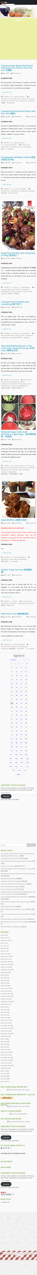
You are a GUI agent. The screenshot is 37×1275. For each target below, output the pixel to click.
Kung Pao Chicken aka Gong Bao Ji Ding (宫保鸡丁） (18, 254)
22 (16, 680)
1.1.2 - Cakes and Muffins (18, 557)
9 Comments (32, 163)
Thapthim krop (5, 386)
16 (26, 672)
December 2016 (5, 962)
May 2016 (4, 980)
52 (26, 707)
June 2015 (4, 1010)
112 (27, 766)
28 (26, 683)
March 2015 (4, 1018)
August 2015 (4, 1004)
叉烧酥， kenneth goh (8, 103)
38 (16, 695)
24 (26, 680)
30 (16, 687)
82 (16, 739)
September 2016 (6, 970)
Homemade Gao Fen (16, 147)
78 (16, 735)
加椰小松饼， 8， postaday (9, 561)
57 (12, 715)
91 (21, 747)
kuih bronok (13, 470)
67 (21, 723)
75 (21, 731)
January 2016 (5, 991)
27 (21, 683)
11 (21, 668)
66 (16, 723)
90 (16, 747)
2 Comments (32, 617)
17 (12, 676)
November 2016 (5, 964)
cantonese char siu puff (8, 99)
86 (16, 743)
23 (21, 680)
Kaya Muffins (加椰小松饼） (14, 520)
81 (12, 739)
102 (16, 759)
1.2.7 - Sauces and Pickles (9, 145)
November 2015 (5, 996)
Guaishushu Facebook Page (13, 1153)
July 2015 (3, 1007)
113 (13, 770)
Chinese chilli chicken (7, 335)
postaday (31, 101)
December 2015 (5, 994)
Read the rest (7, 92)
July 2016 (3, 975)
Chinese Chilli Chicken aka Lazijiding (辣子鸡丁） (15, 302)
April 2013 (4, 1079)
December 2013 (5, 1057)
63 (21, 719)
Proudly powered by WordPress (12, 1253)
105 (10, 762)
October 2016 (5, 967)
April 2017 (4, 951)
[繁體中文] (3, 1192)
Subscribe (6, 796)
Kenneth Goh (16, 73)
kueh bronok (5, 470)
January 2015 (5, 1023)
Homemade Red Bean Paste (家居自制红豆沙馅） (18, 158)
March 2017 (4, 954)
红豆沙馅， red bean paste (9, 193)
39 (21, 695)
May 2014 (4, 1044)
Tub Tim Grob (15, 386)
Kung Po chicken (27, 291)
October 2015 (5, 999)
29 (12, 687)
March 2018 (4, 938)
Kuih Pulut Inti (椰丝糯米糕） (15, 613)
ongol (20, 470)
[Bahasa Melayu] (5, 1192)
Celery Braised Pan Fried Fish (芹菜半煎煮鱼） (15, 858)
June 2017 (4, 946)
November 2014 (5, 1028)
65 (12, 723)
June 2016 (4, 978)
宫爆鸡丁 (17, 293)
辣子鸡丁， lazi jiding (23, 337)
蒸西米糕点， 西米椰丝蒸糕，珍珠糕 (12, 474)
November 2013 (5, 1060)
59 (21, 715)
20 (26, 676)
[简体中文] (2, 1192)
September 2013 (6, 1065)
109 (10, 766)
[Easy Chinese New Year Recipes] (18, 1090)
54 (16, 711)
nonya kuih (4, 648)
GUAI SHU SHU (14, 101)
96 (26, 751)
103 (21, 759)
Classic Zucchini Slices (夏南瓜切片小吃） (13, 866)
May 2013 (4, 1076)
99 (21, 755)
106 (16, 762)
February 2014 (5, 1052)
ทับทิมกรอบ (23, 386)
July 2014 (3, 1039)
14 (16, 672)
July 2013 (3, 1071)
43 (21, 699)
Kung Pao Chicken (15, 291)
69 (12, 727)
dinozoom (18, 1255)
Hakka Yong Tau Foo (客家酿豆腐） (16, 570)
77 (12, 735)
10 (16, 668)
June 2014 (4, 1041)
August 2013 (4, 1068)
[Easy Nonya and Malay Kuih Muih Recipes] (18, 1106)
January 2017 (5, 959)
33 (12, 691)
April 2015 (4, 1015)
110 (16, 766)
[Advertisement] (18, 41)
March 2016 (4, 986)
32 (26, 687)
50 (16, 707)
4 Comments (32, 116)
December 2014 (5, 1025)
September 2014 (6, 1033)
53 (12, 711)
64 (26, 719)
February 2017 (5, 956)
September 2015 (6, 1002)
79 (21, 735)
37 (12, 695)
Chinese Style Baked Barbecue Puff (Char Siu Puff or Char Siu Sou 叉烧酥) (17, 67)
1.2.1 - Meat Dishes (24, 287)
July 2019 (3, 935)
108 (27, 762)
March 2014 (4, 1049)
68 (26, 723)
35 (21, 691)
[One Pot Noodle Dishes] (18, 1114)
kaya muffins (14, 559)
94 (16, 751)
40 (26, 695)
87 (21, 743)
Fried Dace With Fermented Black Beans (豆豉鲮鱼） (17, 884)
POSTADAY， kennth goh (17, 603)
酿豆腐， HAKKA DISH (7, 605)
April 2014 (4, 1047)
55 (21, 711)
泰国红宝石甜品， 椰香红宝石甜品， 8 (12, 388)
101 (10, 759)
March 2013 (4, 1081)
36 (26, 691)
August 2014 (4, 1036)
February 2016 (5, 988)
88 (26, 743)
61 (12, 719)
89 (12, 747)
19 (21, 676)
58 (16, 715)
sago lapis (4, 472)
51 (21, 707)
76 (26, 731)
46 (16, 703)
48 (26, 703)
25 (12, 683)
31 (21, 687)
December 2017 (5, 940)
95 (21, 751)
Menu (18, 19)
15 (21, 672)
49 (12, 707)
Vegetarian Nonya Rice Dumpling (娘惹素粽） (14, 881)
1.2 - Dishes (13, 287)
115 (24, 770)
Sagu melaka (12, 472)
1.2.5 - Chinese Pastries (17, 97)
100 (26, 755)
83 (21, 739)
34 (16, 691)
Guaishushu (23, 101)
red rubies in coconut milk (9, 384)
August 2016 (4, 972)
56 (26, 711)
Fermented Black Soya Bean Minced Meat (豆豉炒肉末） (18, 919)
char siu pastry (21, 99)
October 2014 (5, 1031)
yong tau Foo (30, 603)
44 (26, 699)
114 (19, 770)
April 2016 (4, 983)
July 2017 (3, 943)
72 (26, 727)
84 (26, 739)
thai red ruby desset (24, 384)
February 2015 (5, 1020)
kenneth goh (27, 147)
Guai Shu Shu (20, 10)
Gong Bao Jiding (6, 289)
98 (16, 755)
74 (16, 731)
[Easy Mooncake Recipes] (18, 1122)
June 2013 (4, 1073)
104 (27, 759)
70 (16, 727)
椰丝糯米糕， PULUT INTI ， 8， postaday (21, 648)
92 (26, 747)
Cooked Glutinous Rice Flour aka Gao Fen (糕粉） (18, 112)
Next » (19, 774)
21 (12, 680)
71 (21, 727)
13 (12, 672)
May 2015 (4, 1012)
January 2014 (5, 1055)
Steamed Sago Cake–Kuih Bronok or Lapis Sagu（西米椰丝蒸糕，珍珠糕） (18, 434)
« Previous (13, 660)
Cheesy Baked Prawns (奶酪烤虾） (11, 907)
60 (26, 715)
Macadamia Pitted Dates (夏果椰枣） (12, 878)
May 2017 (4, 948)
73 (12, 731)
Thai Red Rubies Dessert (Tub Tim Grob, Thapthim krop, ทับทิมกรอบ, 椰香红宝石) (18, 348)
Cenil (6, 468)
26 (16, 683)
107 (21, 762)
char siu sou (5, 101)
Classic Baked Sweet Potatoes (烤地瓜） (13, 886)
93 (12, 751)
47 (21, 703)
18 (16, 676)
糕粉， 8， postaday (7, 149)
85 (12, 743)
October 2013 (5, 1063)
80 (26, 735)
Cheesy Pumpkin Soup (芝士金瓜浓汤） (13, 889)
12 (25, 668)
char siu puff (31, 99)
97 (11, 755)
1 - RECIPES (6, 97)
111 (21, 766)
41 (12, 699)
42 (16, 699)
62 (16, 719)
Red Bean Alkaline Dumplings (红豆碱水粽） (14, 927)
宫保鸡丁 (10, 293)
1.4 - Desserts (14, 380)
